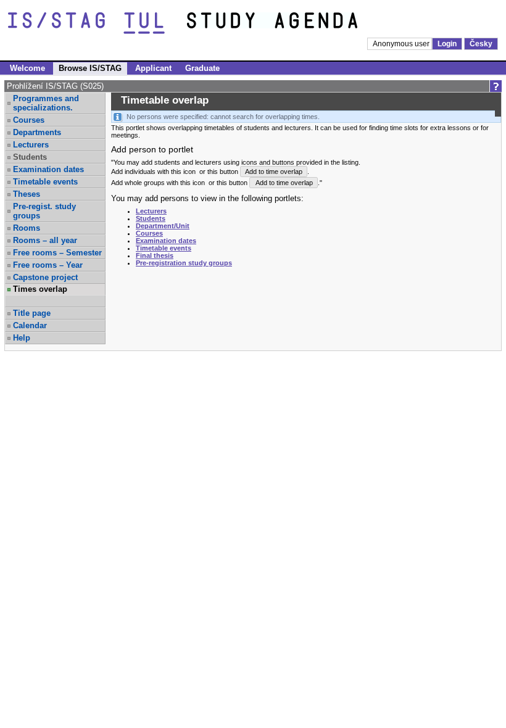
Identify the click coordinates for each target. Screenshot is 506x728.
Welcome (27, 68)
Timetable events (45, 181)
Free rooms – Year (48, 265)
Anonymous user (402, 43)
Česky (481, 43)
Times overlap (40, 289)
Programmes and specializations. (46, 103)
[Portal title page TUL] (295, 23)
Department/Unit (162, 226)
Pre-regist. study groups (44, 211)
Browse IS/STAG (90, 68)
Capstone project (45, 277)
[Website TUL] (97, 23)
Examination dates (48, 169)
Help (21, 337)
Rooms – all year (45, 240)
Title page (32, 313)
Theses (26, 194)
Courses (28, 120)
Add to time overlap (273, 171)
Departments (37, 132)
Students (150, 218)
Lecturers (31, 144)
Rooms (26, 228)
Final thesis (154, 255)
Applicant (153, 68)
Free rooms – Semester (57, 252)
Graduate (202, 68)
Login (447, 43)
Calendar (30, 325)
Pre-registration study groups (184, 263)
